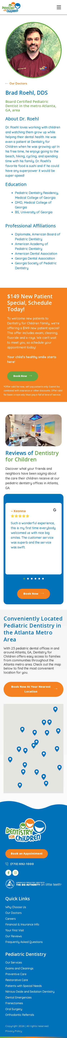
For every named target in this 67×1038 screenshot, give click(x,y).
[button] (58, 7)
